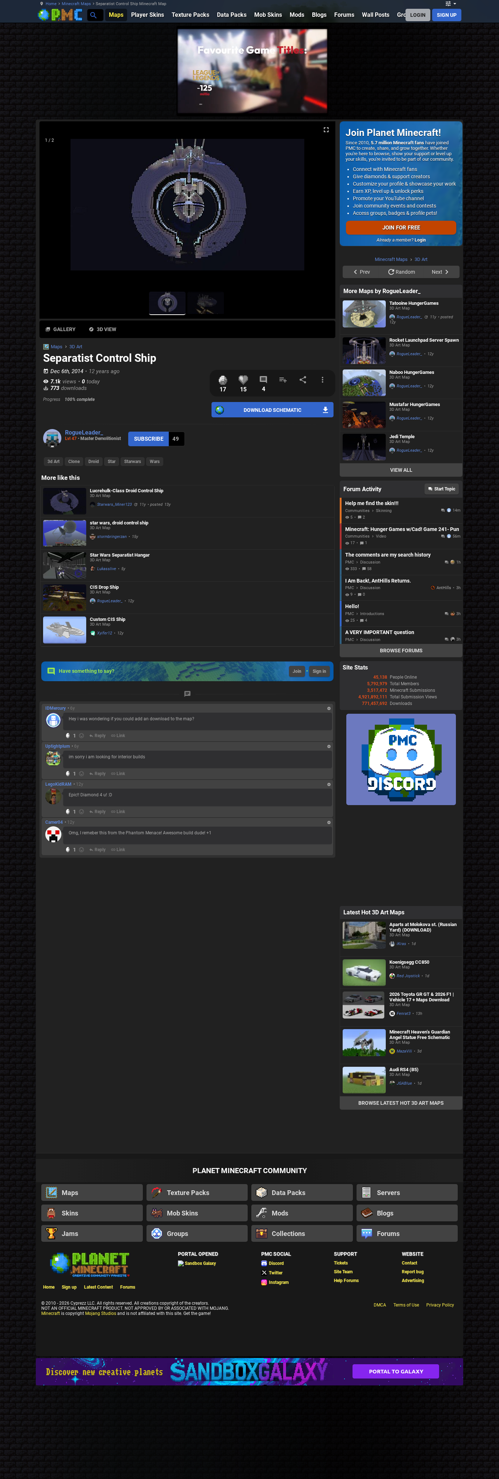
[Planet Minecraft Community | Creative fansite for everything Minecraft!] (89, 1357)
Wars (155, 461)
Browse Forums (401, 743)
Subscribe (148, 439)
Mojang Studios (100, 1405)
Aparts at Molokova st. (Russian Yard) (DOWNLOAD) (423, 1019)
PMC (349, 654)
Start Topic (444, 581)
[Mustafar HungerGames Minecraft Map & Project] (364, 507)
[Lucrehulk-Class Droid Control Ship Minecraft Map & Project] (64, 501)
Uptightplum (57, 746)
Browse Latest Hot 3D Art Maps (401, 1195)
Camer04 (54, 822)
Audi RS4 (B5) (404, 1162)
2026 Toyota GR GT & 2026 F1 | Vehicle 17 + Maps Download (421, 1089)
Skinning (384, 603)
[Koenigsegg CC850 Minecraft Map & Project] (364, 1065)
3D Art (75, 346)
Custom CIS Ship (107, 619)
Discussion (370, 654)
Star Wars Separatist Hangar (120, 555)
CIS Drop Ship (104, 587)
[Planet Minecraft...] (93, 15)
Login (420, 240)
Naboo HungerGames (411, 464)
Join (297, 671)
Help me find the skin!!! (372, 596)
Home (51, 3)
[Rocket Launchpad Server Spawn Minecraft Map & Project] (364, 443)
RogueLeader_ (84, 432)
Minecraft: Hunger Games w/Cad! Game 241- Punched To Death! (402, 622)
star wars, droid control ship (119, 523)
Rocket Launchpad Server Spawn (424, 432)
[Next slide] (320, 207)
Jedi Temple (402, 529)
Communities (357, 603)
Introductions (372, 706)
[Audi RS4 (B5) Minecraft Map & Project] (364, 1172)
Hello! (352, 699)
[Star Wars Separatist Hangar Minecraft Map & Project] (64, 565)
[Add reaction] (81, 735)
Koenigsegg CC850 (409, 1054)
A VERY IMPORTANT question (379, 725)
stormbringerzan (112, 536)
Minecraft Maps (76, 3)
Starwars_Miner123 (114, 504)
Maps (56, 346)
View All (401, 562)
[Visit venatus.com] (313, 101)
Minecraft (50, 1405)
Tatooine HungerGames (414, 395)
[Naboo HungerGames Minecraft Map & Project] (364, 475)
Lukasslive (106, 568)
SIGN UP (447, 15)
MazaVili (404, 1143)
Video (381, 628)
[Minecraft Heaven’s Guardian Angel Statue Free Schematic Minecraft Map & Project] (364, 1138)
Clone (74, 461)
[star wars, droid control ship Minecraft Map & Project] (64, 533)
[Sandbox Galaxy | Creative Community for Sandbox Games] (249, 1464)
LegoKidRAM (58, 784)
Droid (93, 461)
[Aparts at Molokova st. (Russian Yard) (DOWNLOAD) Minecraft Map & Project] (364, 1030)
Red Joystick (408, 1068)
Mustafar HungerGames (414, 497)
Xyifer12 (104, 633)
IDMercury (55, 708)
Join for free (401, 227)
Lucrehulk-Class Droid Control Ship (126, 490)
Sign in (319, 671)
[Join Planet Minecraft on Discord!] (401, 896)
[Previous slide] (54, 207)
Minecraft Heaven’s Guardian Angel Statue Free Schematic (419, 1127)
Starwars (132, 461)
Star (111, 461)
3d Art (53, 461)
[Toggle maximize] (326, 130)
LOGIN (418, 15)
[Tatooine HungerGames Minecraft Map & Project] (364, 408)
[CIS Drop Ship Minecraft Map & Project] (64, 597)
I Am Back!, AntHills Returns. (378, 673)
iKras (401, 1036)
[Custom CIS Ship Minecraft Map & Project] (64, 630)
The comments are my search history (388, 647)
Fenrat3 (404, 1106)
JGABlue (404, 1175)
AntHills (444, 680)
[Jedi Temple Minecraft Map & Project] (364, 539)
